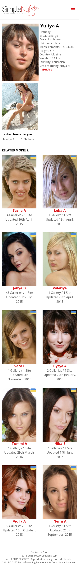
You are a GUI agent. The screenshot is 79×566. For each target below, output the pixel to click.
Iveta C (19, 366)
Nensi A (59, 521)
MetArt (32, 139)
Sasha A (19, 210)
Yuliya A (49, 25)
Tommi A (19, 443)
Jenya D (19, 288)
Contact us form (39, 552)
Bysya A (60, 366)
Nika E (59, 443)
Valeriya (60, 288)
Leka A (60, 210)
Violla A (19, 521)
